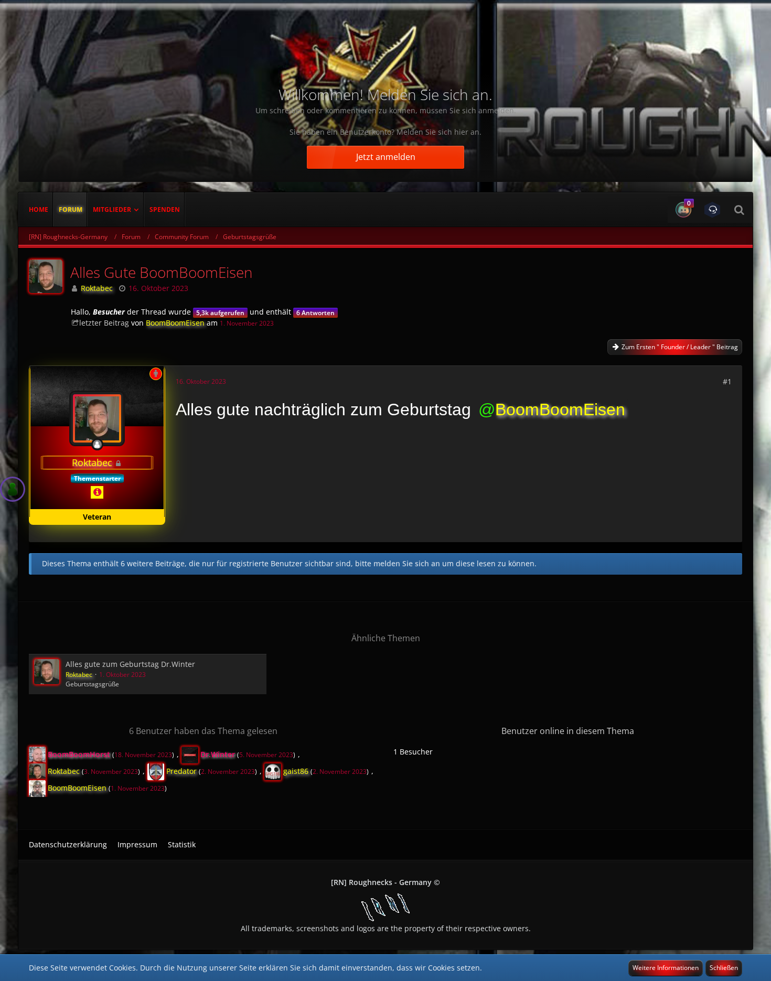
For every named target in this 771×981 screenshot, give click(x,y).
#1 (727, 381)
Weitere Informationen (666, 967)
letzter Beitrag (104, 323)
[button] (682, 210)
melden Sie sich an (406, 563)
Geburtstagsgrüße (92, 684)
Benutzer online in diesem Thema (567, 731)
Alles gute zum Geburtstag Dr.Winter (130, 664)
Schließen (724, 967)
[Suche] (739, 210)
